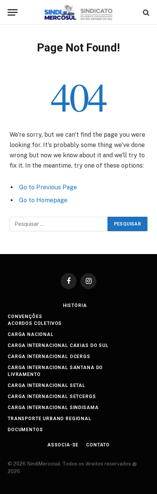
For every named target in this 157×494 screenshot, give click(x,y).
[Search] (145, 12)
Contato (98, 445)
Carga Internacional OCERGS (49, 356)
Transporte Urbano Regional (49, 418)
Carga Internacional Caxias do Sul (58, 345)
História (75, 305)
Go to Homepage (43, 200)
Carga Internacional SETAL (46, 385)
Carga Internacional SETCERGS (52, 396)
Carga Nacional (31, 334)
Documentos (25, 429)
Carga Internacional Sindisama (53, 407)
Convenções (25, 316)
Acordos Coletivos (35, 323)
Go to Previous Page (48, 187)
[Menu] (13, 12)
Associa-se (62, 445)
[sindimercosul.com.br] (78, 12)
